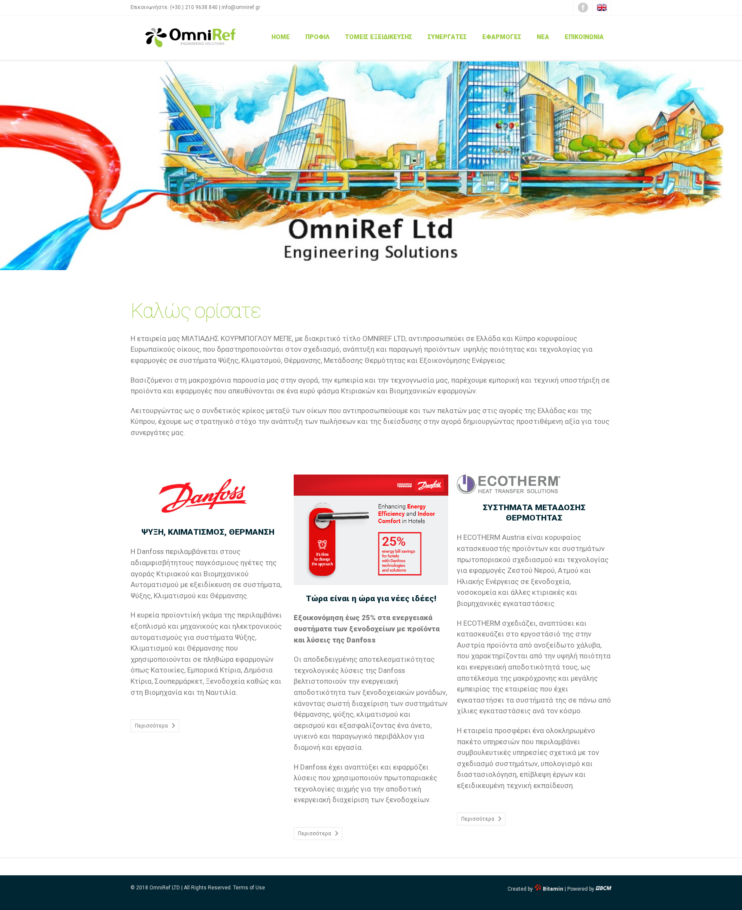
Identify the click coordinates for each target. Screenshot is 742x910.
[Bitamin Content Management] (603, 889)
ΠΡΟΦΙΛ (317, 37)
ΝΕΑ (543, 37)
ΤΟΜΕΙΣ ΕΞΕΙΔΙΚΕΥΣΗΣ (378, 37)
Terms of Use (249, 888)
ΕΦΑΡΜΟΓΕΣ (501, 37)
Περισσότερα (151, 726)
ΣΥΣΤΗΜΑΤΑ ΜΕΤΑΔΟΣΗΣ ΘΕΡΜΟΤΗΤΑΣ (534, 512)
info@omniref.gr (241, 7)
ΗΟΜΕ (280, 37)
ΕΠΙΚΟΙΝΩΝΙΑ (584, 37)
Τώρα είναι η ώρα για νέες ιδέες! (371, 598)
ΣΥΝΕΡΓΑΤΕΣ (447, 37)
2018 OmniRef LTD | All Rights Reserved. (184, 888)
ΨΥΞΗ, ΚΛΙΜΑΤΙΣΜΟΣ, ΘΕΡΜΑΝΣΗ (207, 532)
